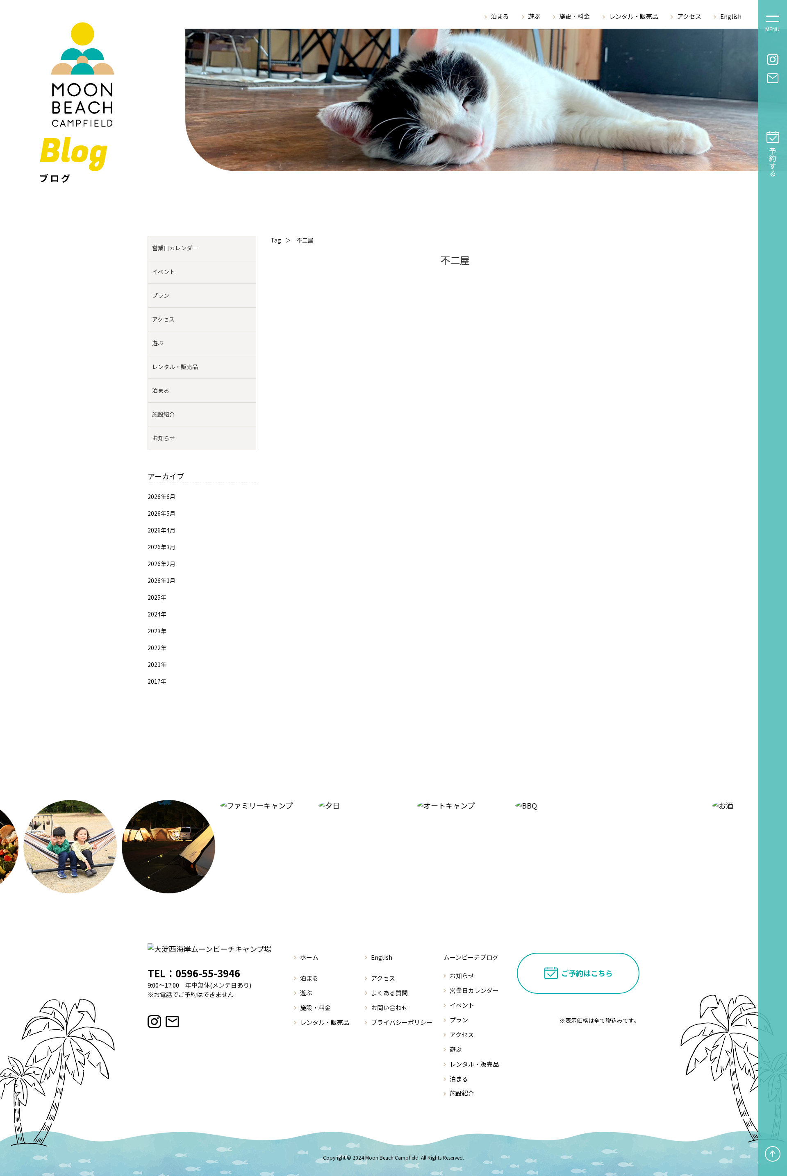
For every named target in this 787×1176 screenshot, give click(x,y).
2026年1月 (161, 580)
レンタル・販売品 (633, 16)
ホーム (309, 957)
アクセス (689, 16)
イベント (163, 271)
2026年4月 (161, 530)
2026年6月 (161, 496)
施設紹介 (163, 414)
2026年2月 (161, 564)
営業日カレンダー (175, 248)
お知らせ (163, 438)
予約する (772, 162)
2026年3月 (161, 547)
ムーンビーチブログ (471, 957)
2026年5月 (161, 513)
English (731, 16)
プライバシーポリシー (401, 1022)
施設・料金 (574, 16)
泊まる (500, 16)
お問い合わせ (389, 1007)
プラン (160, 295)
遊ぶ (534, 16)
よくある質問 (389, 992)
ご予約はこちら (587, 973)
